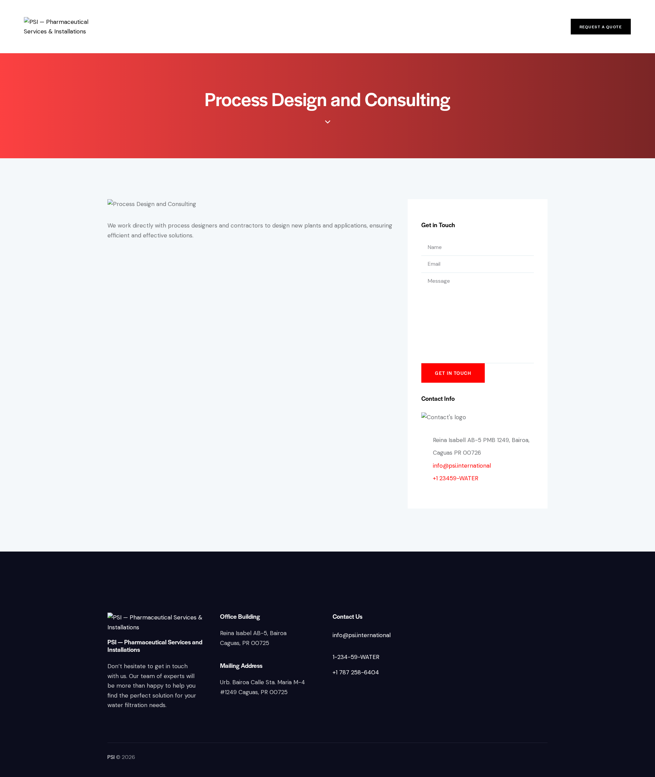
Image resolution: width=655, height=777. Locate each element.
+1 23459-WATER (455, 478)
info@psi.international (462, 465)
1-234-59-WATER (356, 657)
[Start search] (549, 27)
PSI (111, 757)
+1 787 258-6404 (356, 672)
